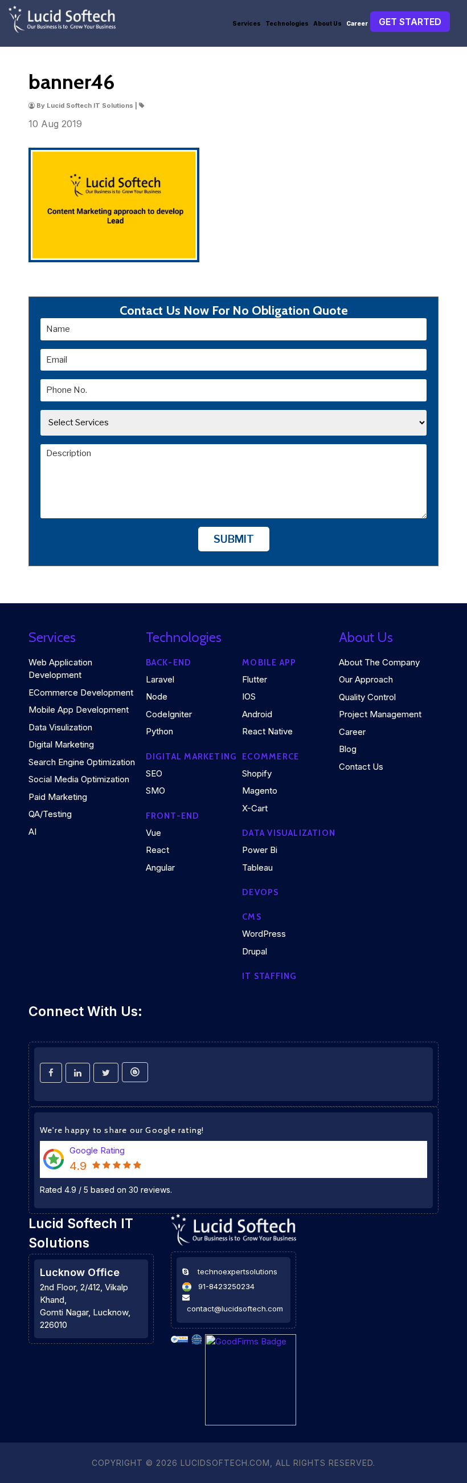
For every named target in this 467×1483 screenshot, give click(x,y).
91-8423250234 (226, 1286)
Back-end (169, 662)
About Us (327, 23)
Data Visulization (60, 727)
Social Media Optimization (78, 779)
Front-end (173, 816)
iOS (249, 696)
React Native (267, 731)
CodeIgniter (169, 714)
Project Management (380, 714)
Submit (234, 539)
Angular (160, 867)
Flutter (254, 679)
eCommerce (270, 756)
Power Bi (259, 849)
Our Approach (366, 679)
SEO (154, 773)
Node (156, 696)
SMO (155, 790)
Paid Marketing (57, 796)
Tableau (257, 867)
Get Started (410, 21)
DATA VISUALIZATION (288, 833)
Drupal (254, 951)
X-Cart (255, 808)
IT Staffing (269, 976)
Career (357, 23)
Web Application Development (60, 669)
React (157, 849)
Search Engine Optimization (81, 762)
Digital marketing (191, 756)
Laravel (160, 679)
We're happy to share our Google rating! (122, 1130)
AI (32, 831)
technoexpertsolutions (237, 1271)
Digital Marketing (61, 744)
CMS (251, 917)
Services (246, 23)
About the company (379, 662)
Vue (153, 832)
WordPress (264, 933)
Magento (259, 790)
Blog (348, 748)
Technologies (287, 23)
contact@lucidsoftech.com (235, 1308)
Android (257, 714)
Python (159, 731)
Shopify (257, 773)
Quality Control (367, 697)
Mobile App (269, 662)
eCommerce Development (80, 692)
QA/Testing (50, 813)
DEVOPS (260, 892)
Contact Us (361, 766)
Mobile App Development (78, 709)
